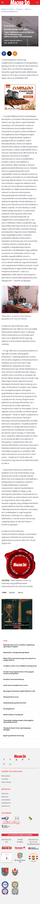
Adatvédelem (6, 800)
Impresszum (6, 806)
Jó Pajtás (5, 779)
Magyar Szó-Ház (7, 841)
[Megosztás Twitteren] (9, 53)
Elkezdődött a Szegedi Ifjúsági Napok (16, 652)
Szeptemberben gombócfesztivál (14, 703)
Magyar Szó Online (8, 9)
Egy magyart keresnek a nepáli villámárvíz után (19, 691)
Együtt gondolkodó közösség (13, 735)
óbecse (20, 592)
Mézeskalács (6, 776)
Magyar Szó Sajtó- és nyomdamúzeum (33, 842)
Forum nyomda (20, 841)
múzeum (12, 592)
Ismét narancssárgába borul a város (15, 685)
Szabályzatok (6, 803)
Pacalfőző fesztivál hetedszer (13, 679)
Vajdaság (19, 9)
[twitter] (10, 759)
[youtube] (16, 759)
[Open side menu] (2, 2)
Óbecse (27, 9)
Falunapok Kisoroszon (11, 697)
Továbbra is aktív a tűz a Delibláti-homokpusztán (20, 666)
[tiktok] (22, 759)
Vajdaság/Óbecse (10, 26)
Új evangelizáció (9, 709)
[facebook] (4, 759)
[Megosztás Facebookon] (4, 53)
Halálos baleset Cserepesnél (13, 714)
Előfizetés (5, 794)
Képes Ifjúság (6, 782)
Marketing (5, 797)
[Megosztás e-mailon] (15, 53)
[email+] (10, 764)
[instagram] (29, 759)
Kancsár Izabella (16, 40)
